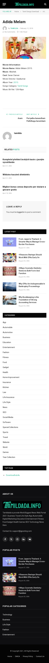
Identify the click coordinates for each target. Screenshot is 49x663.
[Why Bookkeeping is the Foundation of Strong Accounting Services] (9, 300)
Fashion (6, 352)
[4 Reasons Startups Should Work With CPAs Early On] (9, 257)
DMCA (17, 656)
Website (6, 442)
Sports (5, 432)
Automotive (8, 332)
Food (5, 362)
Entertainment (9, 347)
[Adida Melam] (24, 48)
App (4, 322)
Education (7, 342)
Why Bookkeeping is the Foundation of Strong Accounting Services (29, 299)
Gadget (6, 367)
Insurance (7, 382)
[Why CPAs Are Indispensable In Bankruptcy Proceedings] (9, 286)
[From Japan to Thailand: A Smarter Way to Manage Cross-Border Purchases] (9, 242)
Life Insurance (8, 397)
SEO (4, 412)
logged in (21, 212)
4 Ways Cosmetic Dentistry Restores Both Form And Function (30, 270)
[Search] (45, 4)
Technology (7, 615)
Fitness (6, 357)
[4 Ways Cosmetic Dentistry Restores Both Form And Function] (9, 271)
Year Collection (9, 457)
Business (6, 337)
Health (5, 372)
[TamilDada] (24, 4)
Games (6, 452)
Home (9, 656)
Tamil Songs (22, 86)
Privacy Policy (28, 656)
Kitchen (6, 387)
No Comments (10, 32)
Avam (20, 118)
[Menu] (4, 4)
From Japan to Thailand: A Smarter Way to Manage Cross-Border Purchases (32, 241)
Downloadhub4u (13, 475)
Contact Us (40, 656)
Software (7, 422)
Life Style (6, 402)
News (5, 407)
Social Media (8, 417)
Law (4, 392)
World (5, 447)
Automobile (7, 327)
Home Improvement (11, 377)
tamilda (14, 28)
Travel (5, 437)
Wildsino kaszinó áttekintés (16, 174)
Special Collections (10, 427)
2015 (15, 82)
